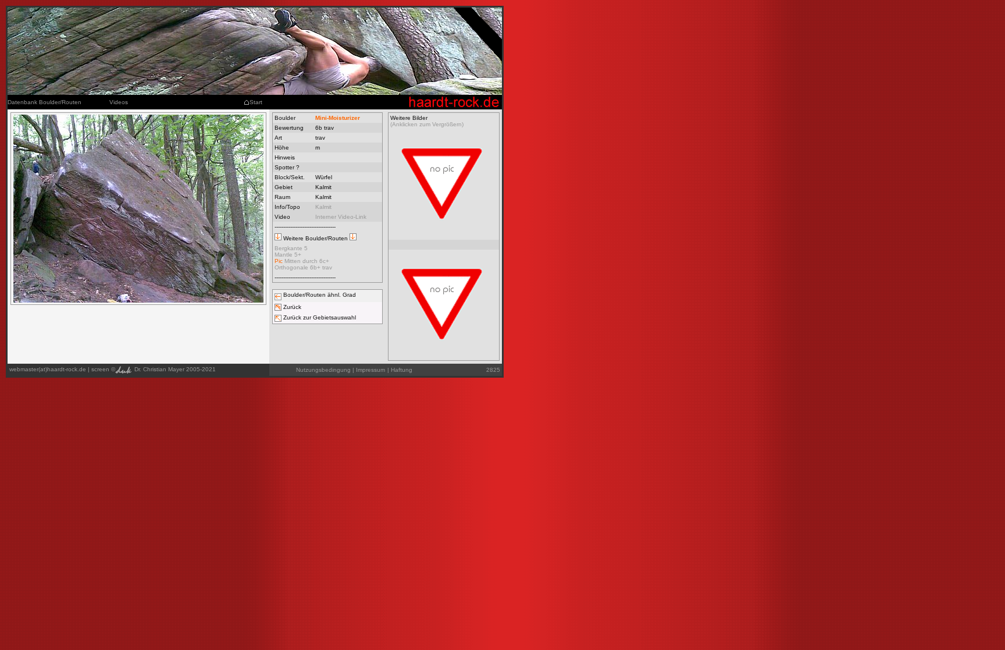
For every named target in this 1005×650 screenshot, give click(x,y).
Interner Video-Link (340, 217)
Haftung (399, 370)
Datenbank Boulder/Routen (44, 102)
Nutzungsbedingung (323, 370)
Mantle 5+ (288, 254)
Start (256, 102)
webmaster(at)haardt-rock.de (47, 369)
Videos (118, 102)
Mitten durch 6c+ (302, 261)
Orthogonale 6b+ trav (303, 267)
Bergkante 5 (291, 248)
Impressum (370, 370)
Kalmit (323, 207)
